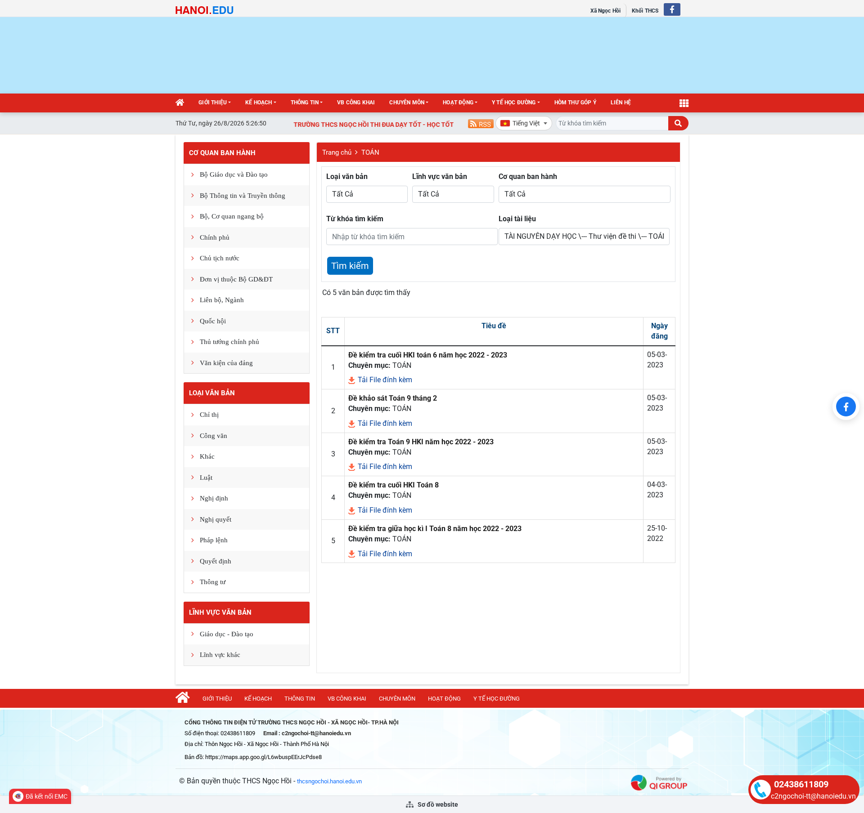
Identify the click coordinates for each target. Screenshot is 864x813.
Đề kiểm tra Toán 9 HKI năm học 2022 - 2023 (421, 442)
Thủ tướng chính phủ (229, 341)
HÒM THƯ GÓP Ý (575, 102)
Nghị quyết (215, 519)
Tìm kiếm (350, 265)
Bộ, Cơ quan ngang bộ (232, 216)
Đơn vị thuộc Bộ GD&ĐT (236, 279)
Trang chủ (336, 152)
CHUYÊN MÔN (406, 102)
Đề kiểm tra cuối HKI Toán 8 (393, 485)
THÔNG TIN (305, 102)
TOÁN (370, 152)
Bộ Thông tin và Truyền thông (242, 195)
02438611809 (801, 784)
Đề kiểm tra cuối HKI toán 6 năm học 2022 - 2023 (427, 355)
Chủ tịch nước (219, 258)
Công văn (213, 435)
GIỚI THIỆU (212, 102)
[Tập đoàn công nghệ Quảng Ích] (659, 782)
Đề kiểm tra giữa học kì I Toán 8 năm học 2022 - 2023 (435, 528)
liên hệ (621, 102)
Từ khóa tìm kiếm (354, 218)
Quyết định (215, 561)
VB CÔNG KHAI (356, 102)
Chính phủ (215, 237)
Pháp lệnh (214, 540)
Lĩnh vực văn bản (220, 612)
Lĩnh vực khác (220, 654)
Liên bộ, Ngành (222, 300)
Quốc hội (213, 321)
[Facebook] (846, 406)
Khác (207, 456)
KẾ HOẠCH (258, 102)
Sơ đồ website (437, 804)
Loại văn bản (212, 393)
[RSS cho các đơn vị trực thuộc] (481, 123)
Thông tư (212, 581)
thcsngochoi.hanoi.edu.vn (329, 781)
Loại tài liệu (517, 218)
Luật (206, 477)
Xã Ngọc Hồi (605, 11)
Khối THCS (645, 11)
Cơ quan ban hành (222, 153)
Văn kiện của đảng (226, 362)
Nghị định (214, 498)
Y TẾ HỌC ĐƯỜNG (514, 102)
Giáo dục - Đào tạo (226, 634)
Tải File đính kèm (384, 379)
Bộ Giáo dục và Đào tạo (234, 174)
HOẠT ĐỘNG (458, 102)
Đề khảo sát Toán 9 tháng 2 (392, 398)
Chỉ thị (209, 414)
